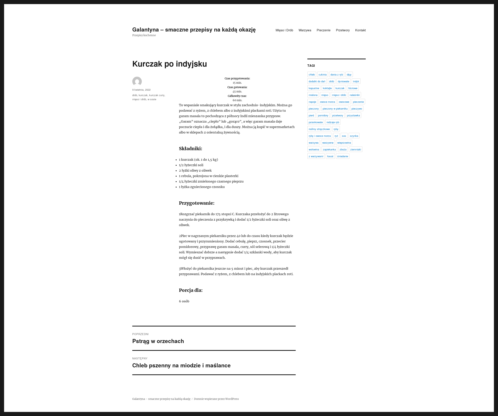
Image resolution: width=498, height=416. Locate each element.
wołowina (314, 149)
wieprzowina (344, 142)
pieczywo (357, 108)
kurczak (143, 95)
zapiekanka (329, 149)
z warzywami (316, 156)
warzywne (327, 142)
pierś (311, 115)
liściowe (352, 88)
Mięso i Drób (284, 30)
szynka (354, 136)
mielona (313, 95)
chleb (312, 74)
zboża (343, 149)
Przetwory (343, 30)
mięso (324, 95)
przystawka (353, 115)
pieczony (314, 108)
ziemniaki (355, 149)
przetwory (337, 115)
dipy (349, 74)
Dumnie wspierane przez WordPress (216, 399)
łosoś (330, 156)
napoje (312, 102)
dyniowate (343, 81)
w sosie (152, 99)
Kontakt (360, 30)
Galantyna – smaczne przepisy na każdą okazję (194, 29)
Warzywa (305, 30)
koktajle (327, 88)
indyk (356, 81)
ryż (336, 136)
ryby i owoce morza (320, 136)
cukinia (323, 74)
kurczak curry (156, 95)
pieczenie (358, 102)
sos (344, 136)
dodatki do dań (317, 81)
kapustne (314, 88)
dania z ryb (337, 74)
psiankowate (316, 122)
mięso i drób (139, 99)
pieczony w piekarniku (335, 108)
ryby (336, 129)
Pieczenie (324, 30)
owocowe (344, 102)
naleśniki (355, 95)
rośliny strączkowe (319, 129)
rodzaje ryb (333, 122)
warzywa (313, 142)
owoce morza (327, 102)
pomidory (323, 115)
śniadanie (342, 156)
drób (134, 95)
